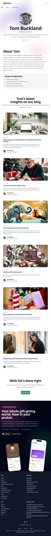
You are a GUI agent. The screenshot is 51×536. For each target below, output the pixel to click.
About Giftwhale (5, 492)
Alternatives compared (32, 492)
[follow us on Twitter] (24, 522)
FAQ (2, 514)
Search (3, 480)
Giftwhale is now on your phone (35, 504)
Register (3, 506)
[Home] (2, 7)
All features (29, 478)
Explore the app (17, 434)
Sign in (2, 504)
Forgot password (5, 508)
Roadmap (3, 510)
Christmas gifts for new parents (12, 272)
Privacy (25, 528)
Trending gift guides (6, 490)
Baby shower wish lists (32, 482)
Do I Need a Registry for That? (34, 510)
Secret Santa (30, 490)
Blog (2, 486)
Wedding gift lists (31, 488)
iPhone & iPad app (7, 484)
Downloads (4, 482)
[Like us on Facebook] (26, 522)
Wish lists (29, 480)
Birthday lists (30, 484)
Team (7, 7)
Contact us (3, 498)
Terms (31, 528)
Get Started (25, 392)
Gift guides (4, 488)
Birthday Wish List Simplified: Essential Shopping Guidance (20, 358)
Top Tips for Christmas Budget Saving (14, 185)
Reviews (3, 512)
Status (19, 528)
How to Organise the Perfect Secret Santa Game (17, 314)
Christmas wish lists (32, 486)
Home (2, 478)
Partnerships (4, 496)
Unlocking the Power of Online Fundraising (16, 228)
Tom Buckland (10, 150)
